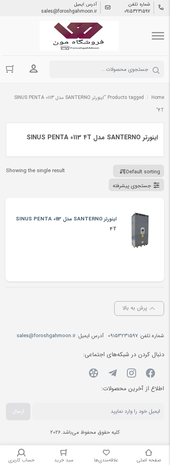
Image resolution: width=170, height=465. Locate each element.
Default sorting (143, 172)
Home (157, 97)
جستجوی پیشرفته (132, 186)
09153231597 (137, 11)
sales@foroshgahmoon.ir (69, 11)
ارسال (18, 411)
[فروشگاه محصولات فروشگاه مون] (79, 36)
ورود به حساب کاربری (33, 68)
